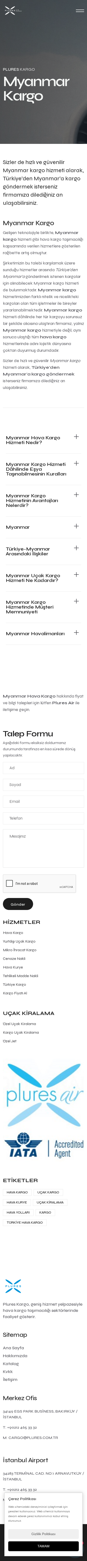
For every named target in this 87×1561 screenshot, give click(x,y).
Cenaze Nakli (14, 958)
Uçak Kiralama (50, 1202)
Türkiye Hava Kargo (25, 1223)
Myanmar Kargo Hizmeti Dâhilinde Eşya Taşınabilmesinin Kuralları (36, 469)
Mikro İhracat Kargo (19, 950)
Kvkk (8, 1371)
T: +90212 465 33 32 (20, 1427)
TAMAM (43, 1546)
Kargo (45, 1212)
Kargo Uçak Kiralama (21, 1032)
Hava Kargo (13, 932)
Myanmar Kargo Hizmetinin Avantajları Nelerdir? (32, 500)
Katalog (11, 1363)
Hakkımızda (15, 1355)
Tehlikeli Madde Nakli (20, 976)
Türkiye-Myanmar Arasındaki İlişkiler (28, 551)
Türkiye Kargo (14, 984)
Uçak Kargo (48, 1192)
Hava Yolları (18, 1212)
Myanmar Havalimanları (35, 634)
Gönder (18, 904)
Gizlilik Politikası (43, 1534)
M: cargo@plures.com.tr (30, 1437)
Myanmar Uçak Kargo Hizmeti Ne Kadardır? (33, 578)
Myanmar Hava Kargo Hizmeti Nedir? (33, 440)
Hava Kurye (13, 967)
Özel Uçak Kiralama (19, 1023)
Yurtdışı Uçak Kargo (19, 941)
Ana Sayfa (13, 1347)
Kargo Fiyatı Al (15, 993)
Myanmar (18, 527)
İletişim (10, 1379)
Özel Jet (9, 1041)
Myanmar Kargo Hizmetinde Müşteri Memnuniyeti (29, 607)
